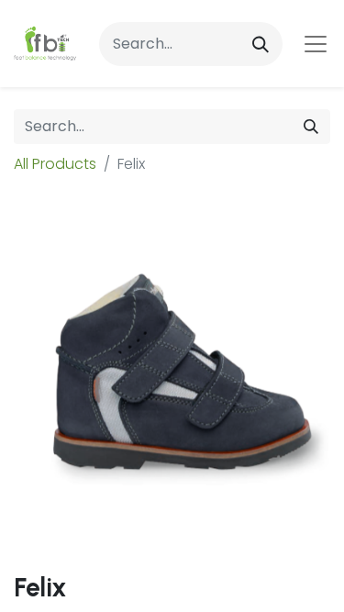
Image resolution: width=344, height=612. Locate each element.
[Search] (260, 44)
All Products (55, 163)
